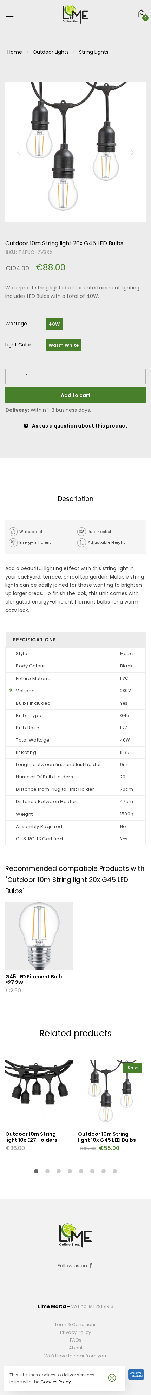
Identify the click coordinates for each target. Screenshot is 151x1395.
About (76, 1347)
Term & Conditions (75, 1324)
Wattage (16, 323)
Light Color (18, 344)
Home (14, 52)
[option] (75, 152)
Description (75, 498)
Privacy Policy (75, 1332)
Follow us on (73, 1265)
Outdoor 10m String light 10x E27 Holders (31, 1136)
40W (54, 324)
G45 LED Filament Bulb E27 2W (33, 979)
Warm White (63, 345)
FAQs (75, 1340)
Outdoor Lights (51, 52)
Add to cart (76, 395)
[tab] (75, 499)
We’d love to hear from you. (75, 1355)
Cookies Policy (55, 1382)
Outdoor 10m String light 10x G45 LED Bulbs (107, 1136)
